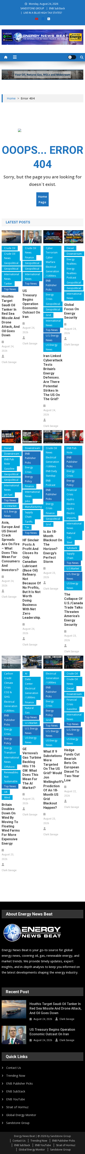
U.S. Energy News (52, 338)
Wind (7, 797)
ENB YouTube (15, 1099)
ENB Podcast (50, 483)
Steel (69, 542)
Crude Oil (9, 248)
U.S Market (10, 506)
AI (26, 673)
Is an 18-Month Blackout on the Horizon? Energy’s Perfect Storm (52, 547)
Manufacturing (33, 507)
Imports (71, 518)
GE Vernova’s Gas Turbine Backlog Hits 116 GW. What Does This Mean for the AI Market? (31, 768)
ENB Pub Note (9, 462)
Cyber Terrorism (52, 250)
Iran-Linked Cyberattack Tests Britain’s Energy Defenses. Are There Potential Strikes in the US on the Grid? (53, 377)
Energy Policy (29, 479)
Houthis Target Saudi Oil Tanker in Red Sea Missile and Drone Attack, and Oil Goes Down (11, 315)
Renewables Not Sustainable (11, 777)
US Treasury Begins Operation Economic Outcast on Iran (31, 304)
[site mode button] (72, 57)
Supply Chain (29, 515)
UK (5, 792)
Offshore (9, 767)
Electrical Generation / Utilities (52, 271)
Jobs (27, 501)
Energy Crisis (50, 297)
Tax (27, 527)
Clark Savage (9, 362)
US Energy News (51, 347)
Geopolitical (11, 263)
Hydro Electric (71, 502)
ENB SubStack (57, 8)
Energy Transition (10, 750)
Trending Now (15, 1076)
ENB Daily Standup (51, 473)
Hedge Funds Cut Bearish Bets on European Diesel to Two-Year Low (72, 765)
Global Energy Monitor (21, 1115)
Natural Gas (71, 535)
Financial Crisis (72, 492)
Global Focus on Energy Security (71, 311)
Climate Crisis (8, 685)
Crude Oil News (9, 256)
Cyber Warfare (50, 260)
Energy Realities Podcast (71, 273)
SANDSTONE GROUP (32, 8)
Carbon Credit (8, 676)
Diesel (70, 248)
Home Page (42, 199)
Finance (29, 257)
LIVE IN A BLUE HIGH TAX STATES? (43, 13)
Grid (48, 315)
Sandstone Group (18, 1123)
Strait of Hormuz (17, 1107)
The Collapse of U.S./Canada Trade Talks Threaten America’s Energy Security (73, 609)
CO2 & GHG (8, 694)
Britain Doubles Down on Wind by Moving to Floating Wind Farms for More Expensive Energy (11, 824)
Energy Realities (71, 262)
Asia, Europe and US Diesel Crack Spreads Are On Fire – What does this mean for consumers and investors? (11, 546)
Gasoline (9, 468)
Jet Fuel (8, 494)
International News (11, 276)
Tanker (8, 283)
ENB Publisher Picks (51, 285)
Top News (10, 289)
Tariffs (28, 521)
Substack (72, 548)
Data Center (29, 681)
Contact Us (13, 1068)
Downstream (74, 254)
